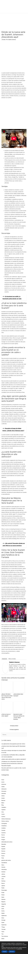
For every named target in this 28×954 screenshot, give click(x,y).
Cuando (3, 830)
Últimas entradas (12, 658)
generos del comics (6, 860)
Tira (2, 934)
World (2, 938)
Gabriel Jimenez (14, 662)
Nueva (3, 883)
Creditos (3, 828)
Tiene (2, 931)
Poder (2, 892)
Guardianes (4, 862)
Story (2, 917)
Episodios (3, 844)
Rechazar (12, 951)
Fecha (2, 855)
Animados (3, 791)
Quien (2, 897)
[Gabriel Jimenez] (5, 667)
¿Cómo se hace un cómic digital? (5, 715)
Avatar (3, 798)
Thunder (3, 929)
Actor (2, 779)
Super (2, 922)
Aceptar (4, 951)
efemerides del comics (6, 841)
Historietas (4, 869)
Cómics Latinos (5, 821)
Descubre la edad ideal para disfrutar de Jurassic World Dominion (18, 717)
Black (2, 802)
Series (2, 911)
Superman (3, 924)
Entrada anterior (14, 725)
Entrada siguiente (14, 729)
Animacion (3, 789)
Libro (2, 878)
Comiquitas (4, 823)
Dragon (3, 839)
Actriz (2, 782)
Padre (2, 887)
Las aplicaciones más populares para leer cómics (13, 743)
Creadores (3, 825)
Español (3, 848)
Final (2, 858)
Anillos (3, 786)
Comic (3, 814)
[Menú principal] (14, 11)
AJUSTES (19, 948)
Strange (3, 920)
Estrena (3, 851)
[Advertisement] (14, 57)
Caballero (3, 807)
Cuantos (3, 832)
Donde (3, 39)
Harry (2, 865)
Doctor (3, 835)
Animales (3, 793)
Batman (3, 800)
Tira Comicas (4, 936)
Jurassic (3, 876)
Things (3, 927)
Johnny (3, 874)
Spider (3, 913)
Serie (2, 908)
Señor (2, 906)
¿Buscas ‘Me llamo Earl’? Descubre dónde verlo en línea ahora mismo (6, 696)
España (3, 846)
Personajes (4, 890)
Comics (3, 816)
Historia (3, 867)
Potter (2, 894)
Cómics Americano (6, 818)
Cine (2, 812)
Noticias (3, 881)
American (3, 784)
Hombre (3, 871)
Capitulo (3, 809)
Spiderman (4, 915)
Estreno (3, 853)
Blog (2, 805)
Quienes (3, 899)
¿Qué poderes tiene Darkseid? (18, 694)
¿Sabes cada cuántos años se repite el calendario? (13, 759)
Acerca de (4, 658)
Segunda (3, 904)
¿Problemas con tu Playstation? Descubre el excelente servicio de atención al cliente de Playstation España (12, 763)
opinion (3, 885)
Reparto (3, 901)
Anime (2, 795)
